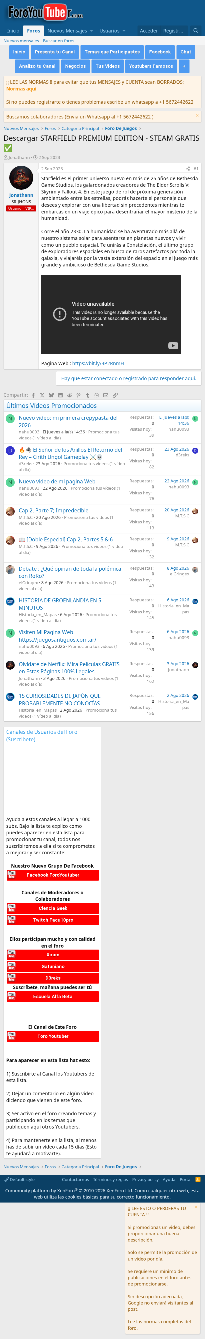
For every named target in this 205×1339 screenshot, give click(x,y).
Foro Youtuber (53, 1036)
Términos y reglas (110, 1179)
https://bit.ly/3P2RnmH (98, 363)
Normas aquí (21, 88)
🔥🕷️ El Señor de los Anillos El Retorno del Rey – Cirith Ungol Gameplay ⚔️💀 (70, 453)
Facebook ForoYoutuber (53, 875)
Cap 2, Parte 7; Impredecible (53, 510)
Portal (186, 1179)
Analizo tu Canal (37, 66)
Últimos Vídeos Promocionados (51, 405)
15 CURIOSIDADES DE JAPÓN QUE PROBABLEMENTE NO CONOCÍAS (60, 699)
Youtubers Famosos (151, 66)
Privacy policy (145, 1179)
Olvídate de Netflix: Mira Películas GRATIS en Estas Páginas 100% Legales (69, 668)
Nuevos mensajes (21, 40)
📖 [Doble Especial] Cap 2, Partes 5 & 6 (66, 539)
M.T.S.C (26, 517)
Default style (22, 1179)
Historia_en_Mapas (38, 614)
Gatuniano (53, 966)
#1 (196, 168)
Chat (185, 52)
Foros (33, 30)
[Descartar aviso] (196, 116)
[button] (92, 30)
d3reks (25, 463)
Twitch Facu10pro (53, 920)
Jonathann (19, 157)
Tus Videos (108, 66)
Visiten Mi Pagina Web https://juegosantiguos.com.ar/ (57, 636)
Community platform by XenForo (69, 1191)
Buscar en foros (58, 40)
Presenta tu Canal (55, 52)
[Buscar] (195, 30)
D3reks (53, 978)
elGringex (28, 582)
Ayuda (169, 1179)
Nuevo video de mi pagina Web (57, 481)
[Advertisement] (52, 781)
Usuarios (110, 30)
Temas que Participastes (112, 52)
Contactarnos (75, 1179)
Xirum (53, 955)
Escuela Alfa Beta (52, 996)
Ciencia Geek (53, 908)
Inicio (13, 30)
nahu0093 (29, 432)
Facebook (160, 52)
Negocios (75, 66)
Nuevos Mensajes (67, 30)
